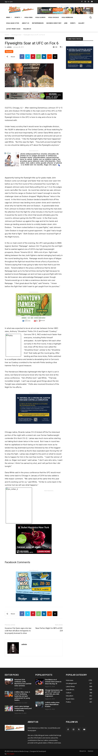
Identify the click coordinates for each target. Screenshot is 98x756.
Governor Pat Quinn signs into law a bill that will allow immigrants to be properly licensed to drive (18, 630)
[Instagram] (85, 1)
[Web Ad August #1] (34, 168)
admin (9, 47)
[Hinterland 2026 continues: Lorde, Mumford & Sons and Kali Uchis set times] (9, 681)
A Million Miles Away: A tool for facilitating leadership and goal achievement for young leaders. (22, 696)
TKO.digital (10, 754)
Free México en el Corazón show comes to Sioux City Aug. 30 (53, 682)
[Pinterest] (33, 56)
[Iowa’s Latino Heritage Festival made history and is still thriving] (9, 708)
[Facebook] (82, 1)
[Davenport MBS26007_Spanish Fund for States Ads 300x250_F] (34, 426)
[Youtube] (91, 1)
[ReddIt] (49, 56)
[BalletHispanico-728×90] (34, 101)
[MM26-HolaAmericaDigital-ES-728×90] (65, 13)
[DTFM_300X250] (34, 325)
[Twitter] (88, 1)
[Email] (55, 56)
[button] (90, 17)
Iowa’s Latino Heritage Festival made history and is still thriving (23, 708)
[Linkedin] (44, 56)
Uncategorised (16, 35)
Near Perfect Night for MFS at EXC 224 (49, 629)
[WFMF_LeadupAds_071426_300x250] (34, 603)
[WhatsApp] (38, 56)
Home (7, 35)
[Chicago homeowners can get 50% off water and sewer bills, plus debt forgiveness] (39, 692)
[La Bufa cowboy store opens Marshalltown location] (39, 704)
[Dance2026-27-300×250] (34, 556)
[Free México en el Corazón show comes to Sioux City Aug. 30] (39, 681)
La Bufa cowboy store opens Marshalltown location (52, 704)
